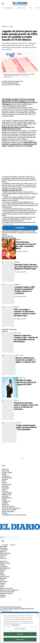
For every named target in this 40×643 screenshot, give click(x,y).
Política (2, 565)
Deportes (5, 479)
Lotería (2, 585)
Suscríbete (5, 545)
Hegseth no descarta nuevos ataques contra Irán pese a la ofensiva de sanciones (26, 406)
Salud (3, 481)
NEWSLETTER (6, 495)
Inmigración (5, 476)
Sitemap (4, 513)
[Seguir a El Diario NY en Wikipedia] (36, 457)
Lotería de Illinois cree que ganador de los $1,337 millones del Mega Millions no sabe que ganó (18, 218)
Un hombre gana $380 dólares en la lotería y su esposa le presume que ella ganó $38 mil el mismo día (19, 209)
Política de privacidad (9, 233)
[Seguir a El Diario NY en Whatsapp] (4, 461)
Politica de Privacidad (9, 510)
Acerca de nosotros (8, 506)
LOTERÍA (5, 503)
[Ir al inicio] (20, 448)
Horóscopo (3, 555)
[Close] (37, 616)
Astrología (21, 377)
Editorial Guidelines (8, 511)
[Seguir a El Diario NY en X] (8, 457)
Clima (2, 587)
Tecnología (5, 488)
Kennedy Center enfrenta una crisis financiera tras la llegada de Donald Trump (26, 266)
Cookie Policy (15, 625)
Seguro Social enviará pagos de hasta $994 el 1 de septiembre (26, 427)
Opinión (4, 489)
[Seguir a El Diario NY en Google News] (27, 457)
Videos (2, 557)
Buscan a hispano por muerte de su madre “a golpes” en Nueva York (26, 360)
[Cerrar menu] (2, 534)
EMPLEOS (5, 496)
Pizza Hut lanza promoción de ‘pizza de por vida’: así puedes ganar (26, 245)
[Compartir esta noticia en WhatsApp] (4, 86)
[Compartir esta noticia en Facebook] (8, 86)
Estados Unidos (7, 473)
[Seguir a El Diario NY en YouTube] (18, 457)
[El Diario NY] (20, 3)
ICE (31, 8)
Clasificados (4, 550)
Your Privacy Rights (20, 628)
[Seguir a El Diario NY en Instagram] (13, 457)
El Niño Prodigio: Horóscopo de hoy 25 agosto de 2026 (27, 382)
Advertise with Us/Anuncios (11, 508)
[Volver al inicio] (20, 523)
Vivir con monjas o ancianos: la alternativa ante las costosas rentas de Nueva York (25, 312)
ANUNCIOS (5, 505)
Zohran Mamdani (8, 8)
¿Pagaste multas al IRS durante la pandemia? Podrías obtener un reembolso (25, 290)
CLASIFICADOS (7, 493)
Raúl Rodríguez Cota (11, 83)
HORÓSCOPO (6, 501)
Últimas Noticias (5, 553)
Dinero (11, 26)
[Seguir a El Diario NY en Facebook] (4, 457)
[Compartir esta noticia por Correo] (18, 86)
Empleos (3, 551)
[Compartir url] (4, 96)
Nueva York (17, 333)
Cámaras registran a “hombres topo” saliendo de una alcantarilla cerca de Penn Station (26, 338)
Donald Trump (21, 8)
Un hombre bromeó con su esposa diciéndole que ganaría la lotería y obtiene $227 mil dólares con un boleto (18, 213)
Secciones (3, 558)
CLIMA (4, 500)
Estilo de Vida (6, 484)
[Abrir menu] (3, 4)
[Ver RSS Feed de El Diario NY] (8, 461)
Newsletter (3, 546)
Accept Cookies (20, 639)
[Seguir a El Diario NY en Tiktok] (22, 457)
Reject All (20, 634)
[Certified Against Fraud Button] (8, 517)
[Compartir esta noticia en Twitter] (13, 86)
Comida (4, 483)
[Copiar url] (6, 92)
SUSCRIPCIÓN (6, 498)
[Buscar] (2, 541)
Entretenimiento (7, 478)
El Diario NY (5, 26)
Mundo (16, 400)
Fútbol (2, 571)
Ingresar (12, 545)
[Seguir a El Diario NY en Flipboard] (31, 457)
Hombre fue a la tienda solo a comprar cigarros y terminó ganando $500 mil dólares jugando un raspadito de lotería (20, 193)
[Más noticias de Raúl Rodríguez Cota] (12, 81)
